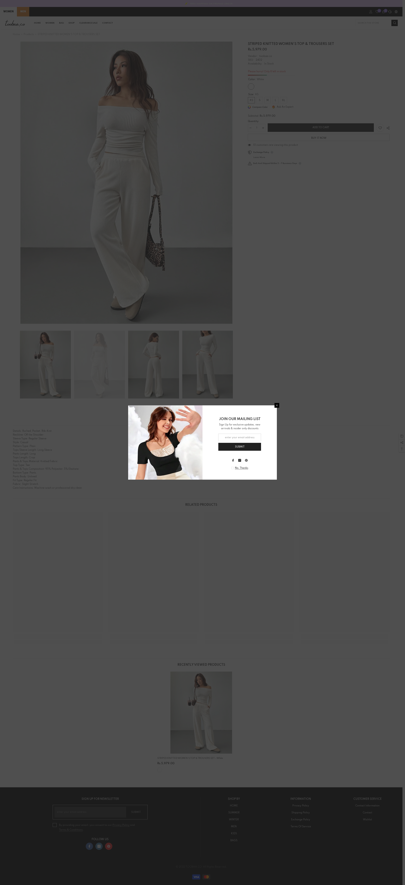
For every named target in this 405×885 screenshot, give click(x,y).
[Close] (276, 405)
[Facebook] (233, 460)
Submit (240, 447)
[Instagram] (239, 460)
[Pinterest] (246, 460)
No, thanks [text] (241, 468)
